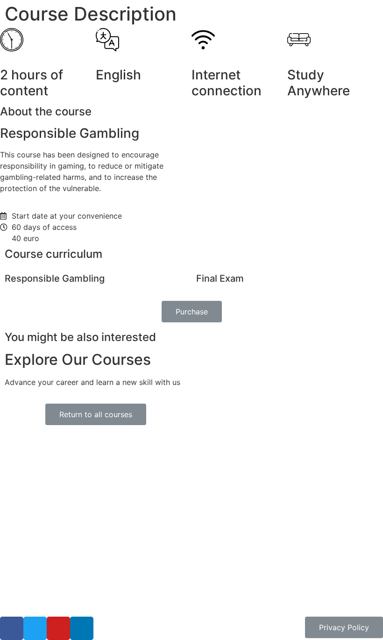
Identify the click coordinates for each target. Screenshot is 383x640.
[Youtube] (58, 628)
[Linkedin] (81, 628)
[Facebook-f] (11, 628)
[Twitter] (35, 628)
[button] (192, 311)
